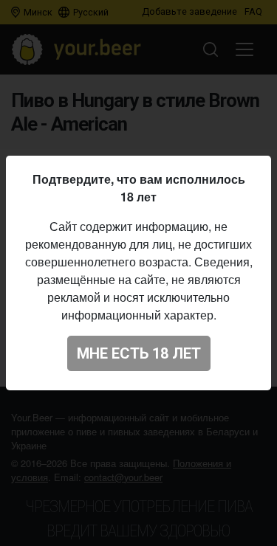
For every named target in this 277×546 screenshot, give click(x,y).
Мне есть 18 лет (139, 353)
